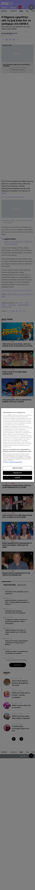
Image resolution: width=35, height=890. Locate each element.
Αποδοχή (17, 477)
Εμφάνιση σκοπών (17, 468)
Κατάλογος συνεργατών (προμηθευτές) (12, 462)
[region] (17, 445)
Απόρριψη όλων (17, 473)
